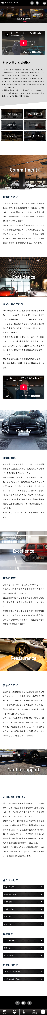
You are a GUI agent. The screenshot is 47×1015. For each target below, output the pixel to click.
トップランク (9, 3)
